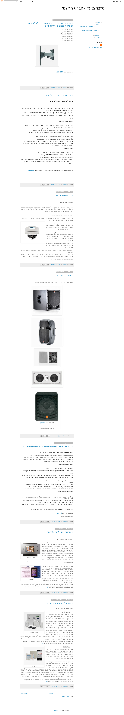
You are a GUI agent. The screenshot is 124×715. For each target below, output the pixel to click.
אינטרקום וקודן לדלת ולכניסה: (59, 532)
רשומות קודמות (24, 693)
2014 (98, 22)
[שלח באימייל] (48, 88)
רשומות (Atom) (65, 696)
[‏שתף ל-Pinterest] (41, 88)
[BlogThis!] (46, 88)
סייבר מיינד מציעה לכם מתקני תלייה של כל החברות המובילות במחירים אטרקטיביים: (50, 24)
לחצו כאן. (60, 72)
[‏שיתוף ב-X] (44, 88)
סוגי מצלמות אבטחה (64, 195)
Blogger (56, 710)
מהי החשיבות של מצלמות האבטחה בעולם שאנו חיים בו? (47, 446)
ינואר (97, 37)
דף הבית (51, 693)
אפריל (97, 24)
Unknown (97, 45)
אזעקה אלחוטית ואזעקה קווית (60, 603)
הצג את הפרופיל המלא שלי (95, 47)
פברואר (97, 35)
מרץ (97, 33)
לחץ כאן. (42, 423)
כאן (49, 260)
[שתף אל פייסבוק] (43, 88)
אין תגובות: (53, 87)
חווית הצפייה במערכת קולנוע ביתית (57, 95)
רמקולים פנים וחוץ (65, 275)
